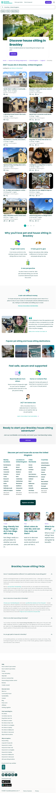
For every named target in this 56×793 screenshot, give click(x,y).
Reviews (4, 682)
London (18, 465)
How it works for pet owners (9, 666)
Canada (43, 470)
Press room (4, 703)
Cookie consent (6, 685)
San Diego (31, 490)
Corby (5, 476)
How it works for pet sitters (8, 669)
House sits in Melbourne (8, 754)
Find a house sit (28, 2)
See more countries (44, 491)
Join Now (48, 2)
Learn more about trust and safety (27, 416)
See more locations (6, 493)
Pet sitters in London (7, 720)
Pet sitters (4, 713)
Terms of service (27, 791)
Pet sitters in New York (7, 723)
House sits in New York (7, 747)
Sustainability (5, 696)
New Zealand (44, 481)
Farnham (18, 490)
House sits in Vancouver (8, 757)
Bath (17, 476)
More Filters (15, 11)
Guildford (18, 485)
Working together (6, 707)
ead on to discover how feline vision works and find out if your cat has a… (31, 541)
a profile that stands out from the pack (36, 603)
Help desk (4, 676)
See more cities (33, 493)
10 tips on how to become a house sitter (30, 611)
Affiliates (4, 705)
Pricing (3, 671)
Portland (31, 469)
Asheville (31, 488)
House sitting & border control (9, 680)
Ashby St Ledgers (8, 490)
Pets (8, 11)
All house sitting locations (8, 759)
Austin (30, 472)
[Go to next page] (34, 226)
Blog (3, 700)
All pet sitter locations (7, 734)
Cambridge (19, 479)
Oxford (18, 474)
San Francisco (32, 474)
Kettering (6, 469)
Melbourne (31, 483)
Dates (3, 11)
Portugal (43, 486)
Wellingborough (8, 488)
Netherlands (44, 488)
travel (5, 524)
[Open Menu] (54, 2)
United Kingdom (33, 60)
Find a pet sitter (19, 2)
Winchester (19, 483)
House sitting (5, 740)
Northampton (7, 465)
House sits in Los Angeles (8, 750)
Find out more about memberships (28, 306)
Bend (30, 481)
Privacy (37, 791)
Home (4, 60)
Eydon (5, 483)
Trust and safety (6, 673)
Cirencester (19, 488)
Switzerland (44, 483)
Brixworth (6, 479)
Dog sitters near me (7, 718)
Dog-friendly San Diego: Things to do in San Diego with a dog (11, 530)
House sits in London (7, 745)
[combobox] (28, 7)
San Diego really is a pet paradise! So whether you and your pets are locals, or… (11, 542)
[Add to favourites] (24, 74)
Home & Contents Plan (7, 678)
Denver (30, 465)
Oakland (31, 479)
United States (45, 463)
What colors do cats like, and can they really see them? (32, 530)
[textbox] (28, 7)
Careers (4, 698)
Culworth (6, 481)
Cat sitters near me (7, 716)
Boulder (31, 485)
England (42, 60)
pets (25, 524)
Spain (42, 479)
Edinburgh (18, 469)
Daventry (6, 474)
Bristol (18, 467)
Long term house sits (7, 743)
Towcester (6, 472)
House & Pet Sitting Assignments (18, 60)
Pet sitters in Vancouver (8, 732)
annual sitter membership (14, 586)
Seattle (31, 467)
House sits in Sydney (7, 752)
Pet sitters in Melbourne (8, 730)
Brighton (18, 472)
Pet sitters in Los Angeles (8, 725)
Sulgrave (6, 485)
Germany (43, 474)
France (43, 472)
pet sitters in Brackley (15, 68)
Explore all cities (28, 503)
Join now (13, 54)
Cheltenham (19, 481)
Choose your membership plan (11, 603)
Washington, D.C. (33, 476)
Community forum (6, 693)
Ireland (43, 477)
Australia (43, 467)
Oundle (5, 467)
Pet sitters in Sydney (7, 727)
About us (4, 691)
